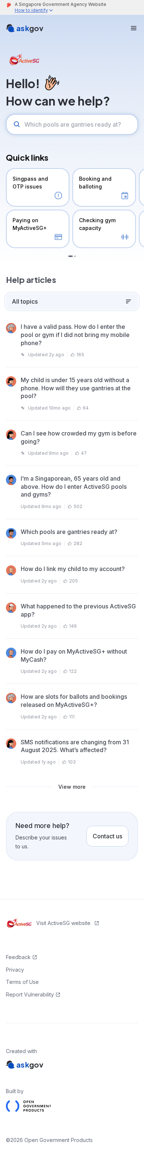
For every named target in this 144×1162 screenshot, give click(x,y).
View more (72, 787)
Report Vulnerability (30, 994)
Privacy (15, 969)
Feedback (18, 957)
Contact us (107, 836)
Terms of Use (22, 982)
